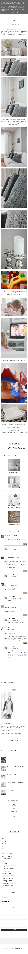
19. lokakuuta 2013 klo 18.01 (10, 585)
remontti (14, 807)
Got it (18, 12)
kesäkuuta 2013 (7, 877)
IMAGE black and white (10, 535)
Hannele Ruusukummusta (11, 584)
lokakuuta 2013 (7, 856)
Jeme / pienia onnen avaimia (12, 557)
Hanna (6, 606)
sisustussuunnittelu (14, 810)
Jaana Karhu (11, 548)
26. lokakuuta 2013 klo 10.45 (14, 620)
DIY (14, 804)
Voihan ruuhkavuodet (8, 866)
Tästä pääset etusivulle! (6, 826)
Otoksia (5, 863)
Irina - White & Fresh (10, 627)
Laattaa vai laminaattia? (8, 868)
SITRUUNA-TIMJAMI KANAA (14, 758)
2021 (3, 838)
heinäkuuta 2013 (7, 875)
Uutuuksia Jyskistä (7, 858)
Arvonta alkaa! (12, 774)
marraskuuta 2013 (7, 855)
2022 (3, 836)
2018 (3, 843)
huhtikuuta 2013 (7, 880)
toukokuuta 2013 (7, 878)
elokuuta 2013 (6, 873)
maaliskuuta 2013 (7, 881)
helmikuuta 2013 (7, 883)
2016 (3, 846)
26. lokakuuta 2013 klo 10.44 (14, 549)
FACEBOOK (3, 897)
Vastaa (25, 544)
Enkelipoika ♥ (11, 750)
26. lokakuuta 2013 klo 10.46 (14, 648)
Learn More (12, 12)
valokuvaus (14, 811)
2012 (3, 887)
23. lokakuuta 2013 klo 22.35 (10, 629)
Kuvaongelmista (6, 861)
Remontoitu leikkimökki (15, 766)
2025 (3, 835)
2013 (3, 851)
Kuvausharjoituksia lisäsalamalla (10, 860)
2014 (3, 850)
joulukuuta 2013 (7, 853)
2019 (3, 841)
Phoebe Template (15, 947)
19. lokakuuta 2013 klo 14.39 (10, 559)
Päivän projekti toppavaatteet (10, 865)
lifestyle (14, 805)
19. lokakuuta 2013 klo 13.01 (10, 537)
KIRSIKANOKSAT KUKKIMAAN (15, 782)
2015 (3, 848)
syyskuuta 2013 (7, 871)
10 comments (5, 439)
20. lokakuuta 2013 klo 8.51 (10, 607)
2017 (3, 845)
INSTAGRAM (3, 896)
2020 (3, 840)
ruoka (14, 808)
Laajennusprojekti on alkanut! (10, 870)
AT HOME (8, 947)
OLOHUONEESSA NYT (13, 790)
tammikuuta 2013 (7, 885)
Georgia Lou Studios (9, 948)
